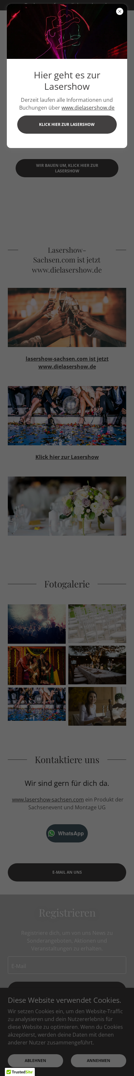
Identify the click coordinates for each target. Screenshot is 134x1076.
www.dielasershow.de (87, 107)
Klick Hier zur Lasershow (67, 124)
